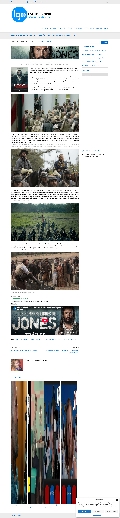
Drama (49, 41)
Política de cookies (97, 515)
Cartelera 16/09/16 (29, 339)
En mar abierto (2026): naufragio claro (93, 58)
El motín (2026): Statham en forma (18, 506)
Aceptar (84, 511)
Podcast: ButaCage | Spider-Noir (50, 506)
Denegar (97, 511)
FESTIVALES (78, 28)
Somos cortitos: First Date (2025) (35, 506)
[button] (117, 500)
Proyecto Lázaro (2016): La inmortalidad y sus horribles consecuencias (62, 351)
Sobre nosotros (96, 28)
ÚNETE (106, 28)
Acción (40, 41)
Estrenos (44, 28)
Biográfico (18, 339)
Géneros (53, 28)
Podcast (70, 28)
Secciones (61, 28)
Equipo (86, 28)
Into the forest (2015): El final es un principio (24, 351)
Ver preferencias (111, 511)
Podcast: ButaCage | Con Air (68, 506)
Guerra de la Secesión (56, 339)
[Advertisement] (94, 87)
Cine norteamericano (42, 339)
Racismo (66, 339)
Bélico (44, 41)
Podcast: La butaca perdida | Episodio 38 (94, 50)
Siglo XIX (73, 339)
